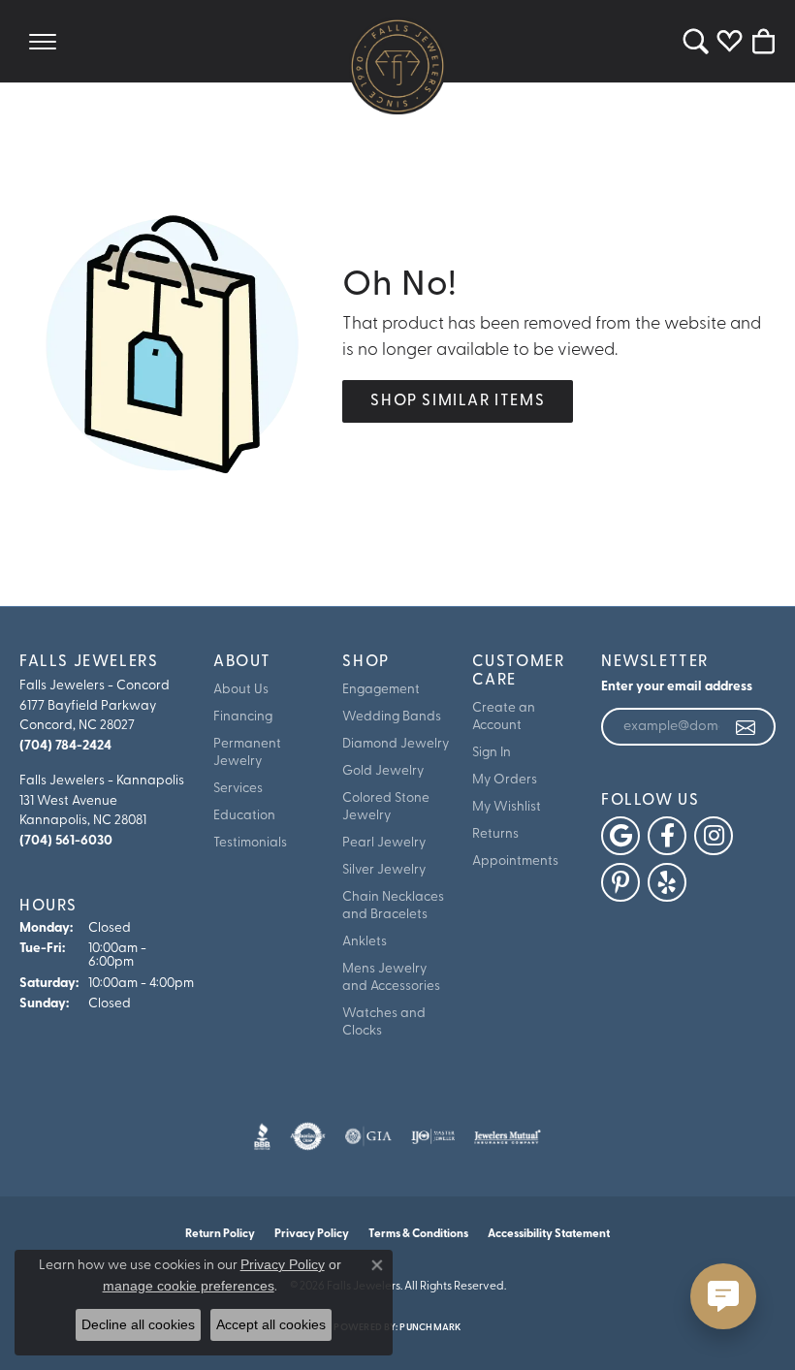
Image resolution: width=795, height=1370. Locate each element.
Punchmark (430, 1327)
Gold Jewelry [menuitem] (383, 771)
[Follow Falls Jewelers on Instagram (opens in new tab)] (713, 835)
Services (238, 788)
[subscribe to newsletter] (746, 727)
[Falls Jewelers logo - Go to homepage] (397, 66)
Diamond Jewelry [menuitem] (395, 744)
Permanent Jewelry (247, 753)
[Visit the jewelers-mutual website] (507, 1136)
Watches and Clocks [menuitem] (384, 1022)
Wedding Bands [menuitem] (391, 717)
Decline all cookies (138, 1324)
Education (244, 816)
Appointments (515, 861)
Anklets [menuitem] (364, 942)
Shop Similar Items (457, 401)
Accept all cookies (271, 1324)
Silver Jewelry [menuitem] (384, 870)
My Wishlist (506, 807)
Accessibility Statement (549, 1234)
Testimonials (250, 843)
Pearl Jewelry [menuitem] (384, 843)
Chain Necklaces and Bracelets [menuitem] (393, 906)
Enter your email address (676, 687)
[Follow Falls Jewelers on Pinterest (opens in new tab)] (620, 882)
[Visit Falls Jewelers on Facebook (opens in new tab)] (667, 835)
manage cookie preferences (188, 1285)
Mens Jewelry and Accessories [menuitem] (391, 978)
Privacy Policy (282, 1264)
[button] (696, 41)
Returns (495, 834)
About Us (241, 690)
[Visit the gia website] (368, 1136)
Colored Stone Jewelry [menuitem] (385, 807)
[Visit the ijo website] (433, 1136)
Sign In (491, 753)
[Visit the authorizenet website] (308, 1136)
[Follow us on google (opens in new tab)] (620, 835)
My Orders (504, 780)
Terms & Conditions (418, 1234)
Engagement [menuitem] (381, 690)
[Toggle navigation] (42, 41)
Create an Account (503, 717)
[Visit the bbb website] (262, 1136)
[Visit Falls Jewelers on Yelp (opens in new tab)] (667, 882)
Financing (242, 717)
